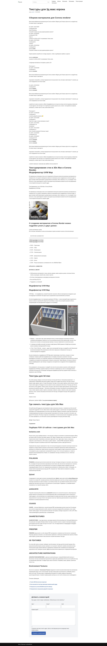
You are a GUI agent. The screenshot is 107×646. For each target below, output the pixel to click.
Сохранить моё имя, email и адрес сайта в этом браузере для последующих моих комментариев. (50, 629)
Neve (19, 644)
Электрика (54, 3)
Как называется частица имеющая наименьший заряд (43, 584)
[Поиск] (48, 2)
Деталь (59, 1)
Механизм (64, 1)
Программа (71, 1)
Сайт (62, 604)
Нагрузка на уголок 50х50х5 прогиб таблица (41, 586)
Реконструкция (79, 1)
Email (48, 604)
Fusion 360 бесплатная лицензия (38, 582)
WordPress (29, 644)
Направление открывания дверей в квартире (41, 588)
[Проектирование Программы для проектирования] (24, 2)
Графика (54, 1)
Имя (33, 604)
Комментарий (35, 609)
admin (33, 12)
